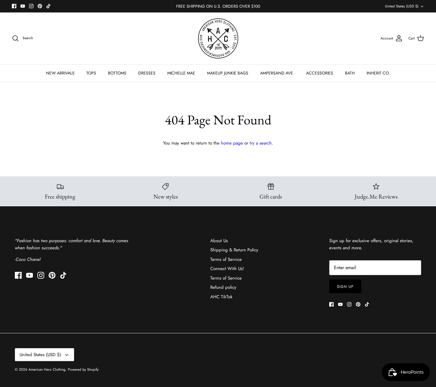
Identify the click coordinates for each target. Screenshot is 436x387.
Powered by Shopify (83, 369)
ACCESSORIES (319, 73)
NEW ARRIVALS (60, 73)
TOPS (91, 73)
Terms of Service (226, 259)
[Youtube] (22, 6)
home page (232, 143)
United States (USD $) (402, 6)
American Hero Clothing (47, 369)
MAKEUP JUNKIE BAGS (227, 73)
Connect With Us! (227, 268)
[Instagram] (31, 6)
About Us (219, 240)
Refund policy (223, 287)
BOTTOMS (117, 73)
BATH (350, 73)
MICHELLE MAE (181, 73)
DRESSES (146, 73)
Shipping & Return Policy (234, 250)
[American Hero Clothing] (218, 38)
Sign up (345, 286)
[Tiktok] (48, 6)
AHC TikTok (221, 297)
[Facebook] (14, 6)
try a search (261, 143)
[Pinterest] (40, 6)
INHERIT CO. (378, 73)
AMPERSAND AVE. (277, 73)
